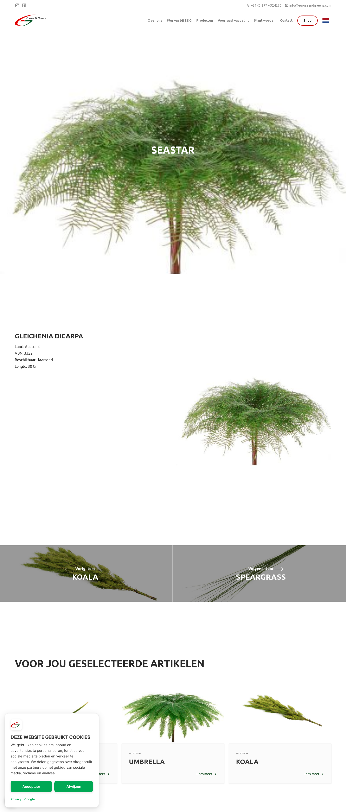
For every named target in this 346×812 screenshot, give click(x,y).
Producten (204, 20)
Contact (286, 20)
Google (29, 799)
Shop (307, 20)
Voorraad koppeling (233, 20)
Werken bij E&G (179, 20)
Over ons (155, 20)
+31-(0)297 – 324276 (266, 5)
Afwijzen (73, 786)
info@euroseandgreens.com (310, 5)
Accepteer (31, 786)
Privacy (16, 799)
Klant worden (264, 20)
